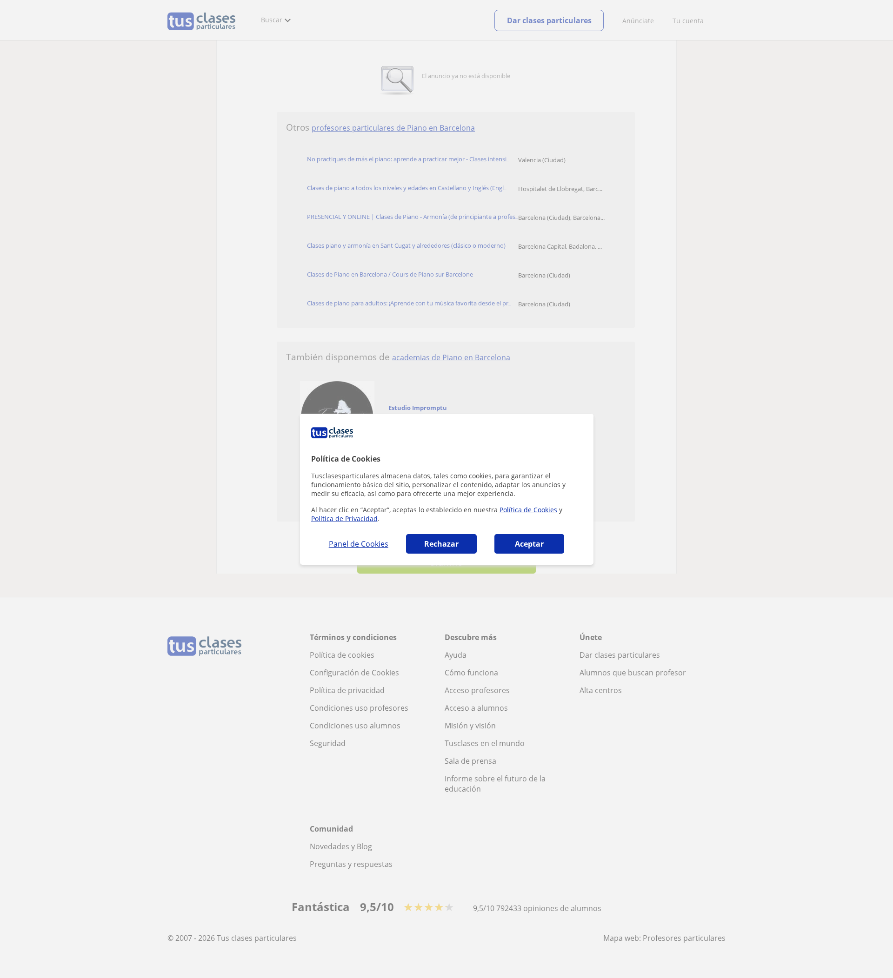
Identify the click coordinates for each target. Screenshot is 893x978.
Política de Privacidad (344, 518)
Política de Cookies (528, 509)
